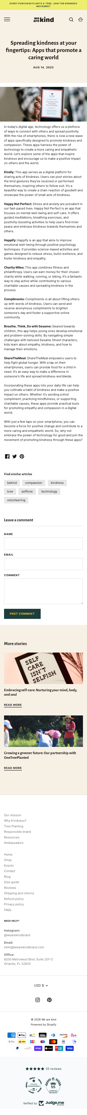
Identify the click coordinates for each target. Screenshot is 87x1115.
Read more (13, 704)
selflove (27, 491)
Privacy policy (14, 904)
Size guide (11, 882)
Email (8, 554)
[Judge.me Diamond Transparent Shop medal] (34, 1085)
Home (8, 854)
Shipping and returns (19, 893)
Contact (9, 871)
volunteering (16, 500)
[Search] (71, 19)
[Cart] (80, 19)
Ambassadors (13, 843)
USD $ (39, 985)
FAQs (7, 910)
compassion (33, 483)
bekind (12, 483)
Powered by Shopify (43, 1024)
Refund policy (14, 899)
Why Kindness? (15, 820)
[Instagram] (37, 1001)
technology (49, 491)
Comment (12, 575)
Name (8, 534)
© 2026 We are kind (43, 1019)
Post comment (22, 613)
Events (9, 865)
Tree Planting (13, 826)
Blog (7, 877)
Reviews (10, 888)
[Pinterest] (49, 1001)
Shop (8, 860)
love (10, 491)
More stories (15, 643)
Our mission (12, 815)
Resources (11, 837)
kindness (57, 483)
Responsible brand (17, 832)
